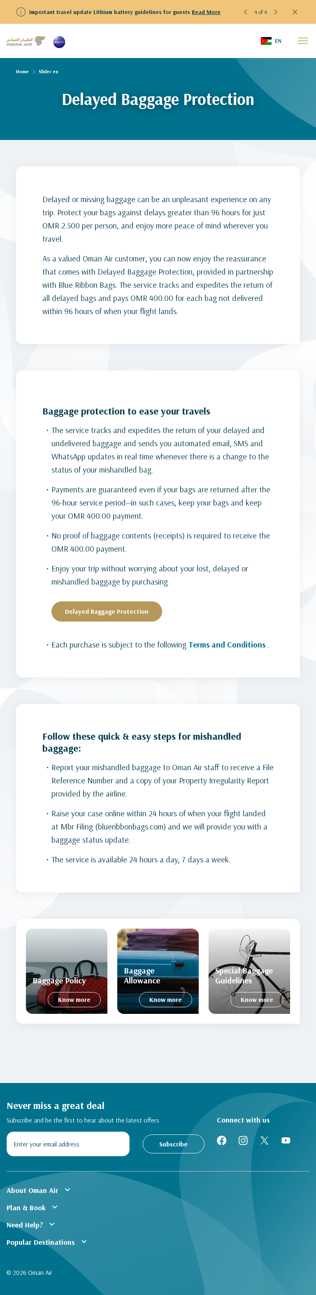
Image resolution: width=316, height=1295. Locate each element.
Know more (74, 999)
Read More (206, 12)
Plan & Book (33, 1207)
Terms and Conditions (226, 644)
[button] (246, 12)
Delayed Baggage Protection (107, 611)
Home (22, 71)
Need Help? (32, 1224)
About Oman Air (39, 1190)
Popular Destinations (48, 1241)
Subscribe (173, 1144)
